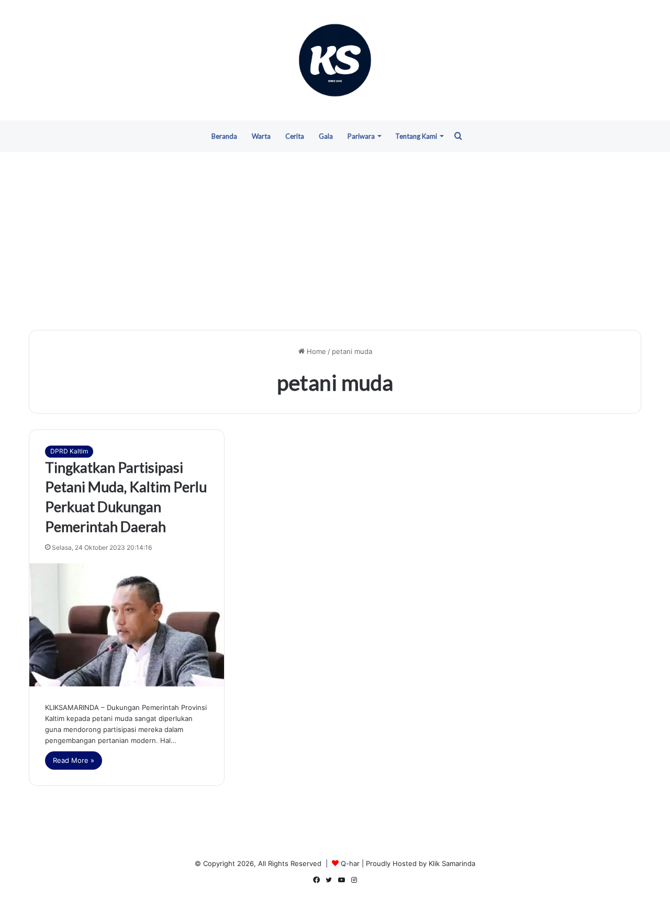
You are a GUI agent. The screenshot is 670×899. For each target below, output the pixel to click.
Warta (261, 136)
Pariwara (361, 136)
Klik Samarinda (452, 863)
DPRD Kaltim (69, 451)
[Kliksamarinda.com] (335, 60)
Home (315, 351)
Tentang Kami (416, 136)
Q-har (350, 863)
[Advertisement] (335, 241)
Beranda (224, 136)
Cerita (294, 136)
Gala (326, 136)
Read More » (73, 760)
